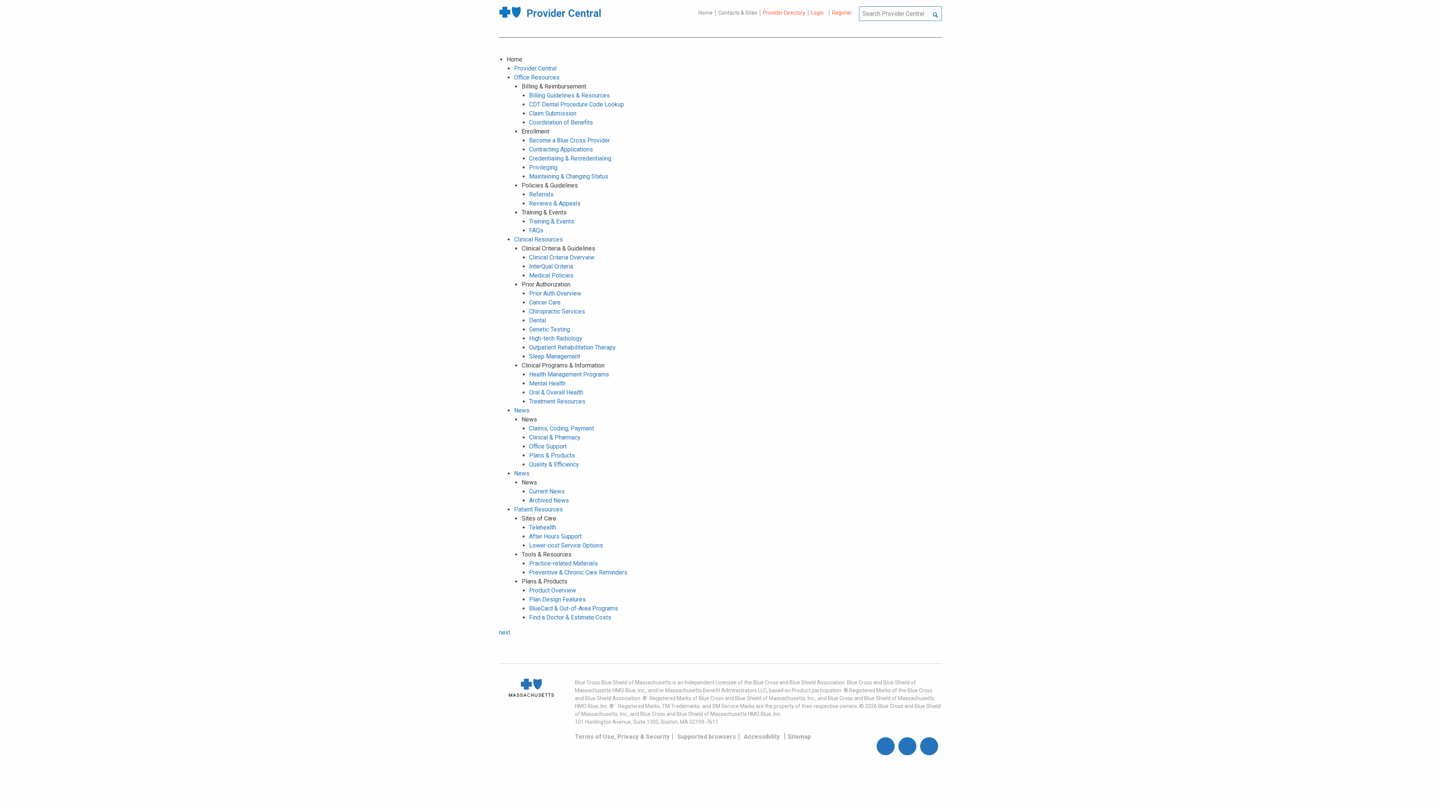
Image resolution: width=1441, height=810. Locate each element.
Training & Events (551, 221)
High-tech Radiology (555, 338)
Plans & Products (552, 455)
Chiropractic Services (557, 311)
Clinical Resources (538, 239)
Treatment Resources (557, 401)
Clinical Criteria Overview (561, 257)
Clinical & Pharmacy (555, 437)
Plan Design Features (557, 599)
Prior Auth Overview (555, 293)
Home (705, 13)
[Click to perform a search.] (935, 15)
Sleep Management (554, 356)
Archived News (549, 500)
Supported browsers (706, 736)
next (504, 632)
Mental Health (547, 383)
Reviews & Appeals (555, 203)
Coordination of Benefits (561, 122)
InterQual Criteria (551, 266)
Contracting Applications (561, 149)
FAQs (536, 230)
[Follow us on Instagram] (907, 746)
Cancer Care (545, 302)
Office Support (548, 446)
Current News (547, 491)
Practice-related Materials (563, 563)
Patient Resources (538, 509)
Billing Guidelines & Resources (569, 95)
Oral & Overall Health (556, 392)
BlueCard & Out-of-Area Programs (573, 608)
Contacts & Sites (737, 13)
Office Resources (537, 77)
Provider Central (535, 68)
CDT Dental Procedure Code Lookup (576, 104)
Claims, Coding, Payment (561, 428)
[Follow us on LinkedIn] (929, 746)
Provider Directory (784, 13)
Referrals (541, 194)
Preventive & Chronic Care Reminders (578, 572)
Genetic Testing (549, 329)
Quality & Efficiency (554, 464)
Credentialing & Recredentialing (570, 158)
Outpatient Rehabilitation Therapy (572, 347)
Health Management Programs (569, 374)
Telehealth (542, 527)
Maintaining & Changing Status (568, 176)
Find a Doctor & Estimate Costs (570, 617)
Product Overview (552, 590)
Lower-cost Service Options (566, 545)
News (521, 410)
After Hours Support (555, 536)
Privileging (543, 167)
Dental (537, 320)
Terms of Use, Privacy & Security (622, 736)
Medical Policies (551, 275)
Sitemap (799, 736)
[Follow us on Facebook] (886, 746)
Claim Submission (552, 113)
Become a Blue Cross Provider (569, 140)
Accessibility (762, 736)
